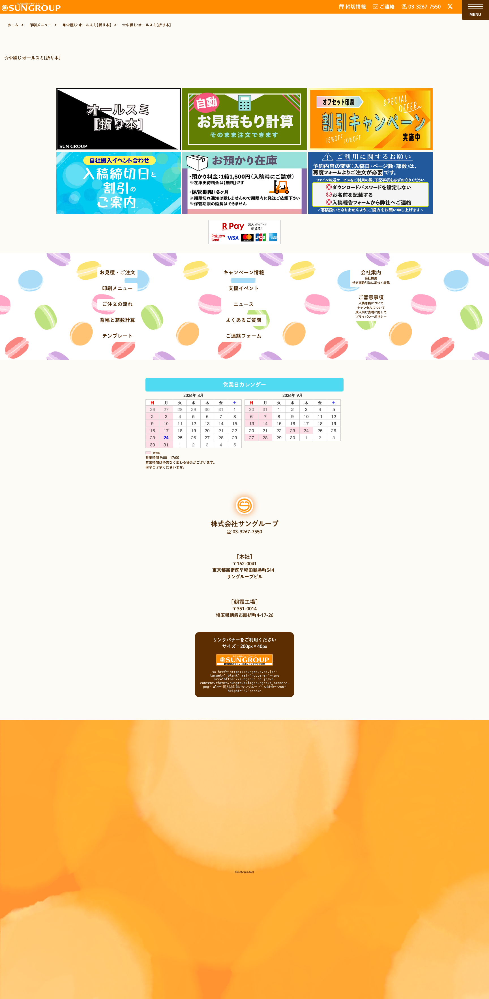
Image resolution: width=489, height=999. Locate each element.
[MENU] (475, 6)
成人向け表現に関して (371, 312)
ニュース (243, 304)
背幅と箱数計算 (117, 320)
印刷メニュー (117, 288)
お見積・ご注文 (117, 272)
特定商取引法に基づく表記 (371, 282)
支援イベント (243, 288)
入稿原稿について (371, 303)
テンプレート (117, 335)
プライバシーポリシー (371, 316)
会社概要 (371, 278)
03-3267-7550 (246, 531)
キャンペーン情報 (243, 272)
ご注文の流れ (117, 304)
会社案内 (371, 272)
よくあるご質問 (243, 320)
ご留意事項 (371, 297)
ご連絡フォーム (243, 335)
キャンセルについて (371, 307)
